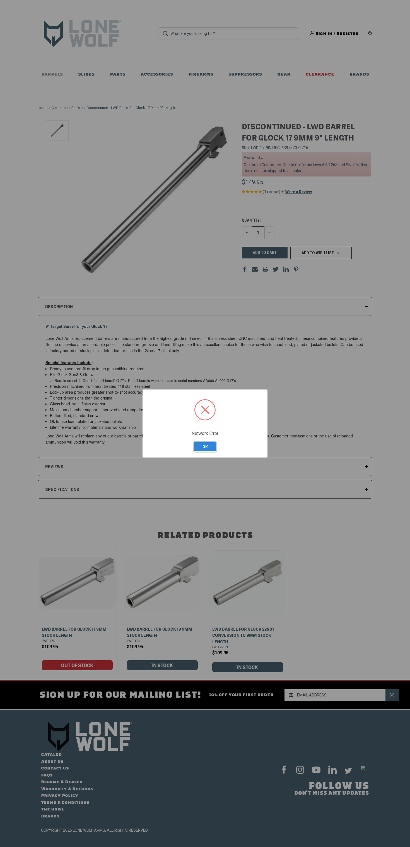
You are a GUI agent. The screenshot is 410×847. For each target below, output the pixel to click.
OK (205, 446)
